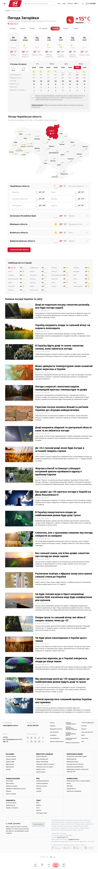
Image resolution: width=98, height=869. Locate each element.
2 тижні (75, 28)
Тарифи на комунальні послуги (16, 788)
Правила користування (57, 741)
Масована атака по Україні (44, 767)
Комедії (38, 788)
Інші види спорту (41, 813)
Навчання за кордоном (74, 791)
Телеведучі (53, 735)
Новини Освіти (72, 778)
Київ (59, 3)
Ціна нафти (9, 781)
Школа (69, 783)
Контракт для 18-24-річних (75, 764)
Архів (82, 735)
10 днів (65, 28)
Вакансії (83, 729)
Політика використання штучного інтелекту (71, 728)
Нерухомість (10, 800)
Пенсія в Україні (11, 794)
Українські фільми (42, 783)
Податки (8, 791)
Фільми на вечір (41, 786)
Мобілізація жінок (72, 761)
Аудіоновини (10, 767)
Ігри (82, 741)
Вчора (32, 28)
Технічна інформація (87, 722)
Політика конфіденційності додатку (71, 734)
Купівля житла (10, 805)
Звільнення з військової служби (77, 756)
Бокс (37, 803)
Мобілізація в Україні (75, 754)
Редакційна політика (56, 729)
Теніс (38, 808)
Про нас (52, 722)
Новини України (11, 759)
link (27, 737)
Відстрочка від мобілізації (75, 767)
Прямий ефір (10, 761)
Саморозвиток (71, 788)
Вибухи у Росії (40, 769)
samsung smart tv (89, 847)
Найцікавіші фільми (42, 781)
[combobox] (41, 3)
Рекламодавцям (54, 738)
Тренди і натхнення (12, 808)
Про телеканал (54, 732)
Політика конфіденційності (71, 723)
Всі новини (10, 754)
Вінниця (70, 3)
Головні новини (11, 756)
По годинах (43, 28)
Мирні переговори (42, 761)
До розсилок (38, 824)
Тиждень (55, 28)
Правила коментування (72, 742)
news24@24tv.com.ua (10, 725)
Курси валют (10, 783)
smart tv (78, 847)
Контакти (84, 725)
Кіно (38, 778)
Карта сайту (84, 738)
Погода (8, 769)
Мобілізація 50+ (72, 759)
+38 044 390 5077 (33, 725)
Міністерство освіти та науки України (78, 781)
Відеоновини (10, 764)
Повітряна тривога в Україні (45, 764)
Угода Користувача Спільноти (71, 739)
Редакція (52, 725)
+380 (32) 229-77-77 (62, 837)
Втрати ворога (40, 772)
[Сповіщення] (82, 3)
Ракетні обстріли (41, 756)
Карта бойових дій (42, 759)
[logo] (15, 3)
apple (67, 847)
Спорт (38, 800)
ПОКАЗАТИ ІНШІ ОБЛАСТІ (20, 250)
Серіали (38, 791)
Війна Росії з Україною (44, 754)
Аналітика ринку (11, 803)
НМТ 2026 (70, 786)
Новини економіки (13, 778)
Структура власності (87, 732)
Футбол (38, 805)
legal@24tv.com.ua (73, 839)
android (56, 847)
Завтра (22, 28)
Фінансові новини (11, 786)
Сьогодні (12, 28)
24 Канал (7, 10)
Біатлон (38, 810)
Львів (64, 3)
